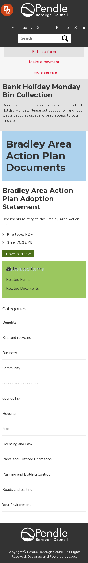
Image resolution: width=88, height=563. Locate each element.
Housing (9, 413)
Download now (20, 254)
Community (11, 368)
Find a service (44, 72)
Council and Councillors (20, 383)
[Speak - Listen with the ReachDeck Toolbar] (7, 10)
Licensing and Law (17, 444)
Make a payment (44, 62)
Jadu (72, 556)
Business (9, 352)
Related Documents (22, 288)
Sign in (79, 27)
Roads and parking (17, 489)
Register (63, 27)
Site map (44, 27)
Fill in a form (44, 51)
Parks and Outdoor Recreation (27, 459)
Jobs (6, 428)
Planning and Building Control (26, 474)
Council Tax (11, 398)
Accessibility (22, 27)
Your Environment (16, 504)
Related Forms (18, 279)
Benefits (9, 322)
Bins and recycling (16, 337)
